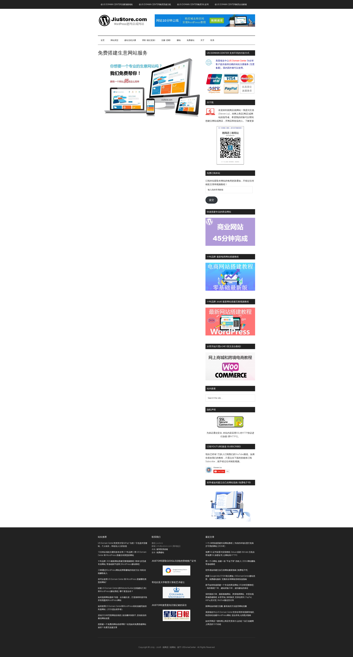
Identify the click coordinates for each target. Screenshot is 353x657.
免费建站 (160, 552)
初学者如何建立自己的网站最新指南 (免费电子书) (226, 570)
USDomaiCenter (189, 647)
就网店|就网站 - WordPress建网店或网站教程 (124, 20)
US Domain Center (237, 60)
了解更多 (249, 121)
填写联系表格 (162, 549)
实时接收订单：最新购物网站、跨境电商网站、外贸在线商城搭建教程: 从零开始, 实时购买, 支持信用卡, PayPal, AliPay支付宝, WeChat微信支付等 (229, 597)
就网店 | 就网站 (169, 647)
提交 (211, 200)
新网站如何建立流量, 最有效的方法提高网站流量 (226, 606)
